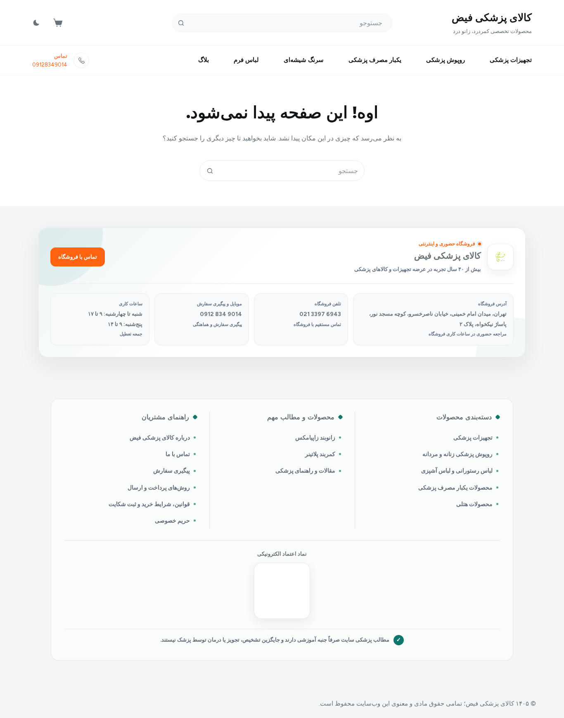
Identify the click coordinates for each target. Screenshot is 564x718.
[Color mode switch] (36, 23)
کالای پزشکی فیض (492, 17)
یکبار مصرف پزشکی (374, 60)
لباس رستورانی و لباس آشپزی (457, 470)
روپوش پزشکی (445, 60)
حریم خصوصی (172, 520)
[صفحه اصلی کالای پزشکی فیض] (500, 257)
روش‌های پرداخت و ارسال (159, 487)
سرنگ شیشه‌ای (304, 60)
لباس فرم (246, 60)
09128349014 (49, 65)
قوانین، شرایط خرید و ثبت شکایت (149, 504)
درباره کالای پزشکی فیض (160, 437)
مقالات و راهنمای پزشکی (305, 470)
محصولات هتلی (474, 504)
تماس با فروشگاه (77, 257)
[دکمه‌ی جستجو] (181, 23)
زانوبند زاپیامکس (315, 437)
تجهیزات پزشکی (511, 60)
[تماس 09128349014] (81, 60)
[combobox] (292, 170)
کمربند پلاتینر (320, 454)
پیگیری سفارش (171, 470)
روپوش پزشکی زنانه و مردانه (457, 454)
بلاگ (203, 60)
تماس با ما (178, 454)
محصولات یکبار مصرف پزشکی (455, 487)
